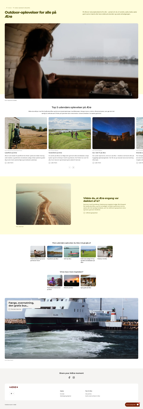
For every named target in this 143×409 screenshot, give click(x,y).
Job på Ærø (88, 394)
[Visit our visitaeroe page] (69, 377)
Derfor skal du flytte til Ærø (92, 396)
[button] (26, 157)
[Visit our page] (73, 377)
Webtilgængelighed (65, 396)
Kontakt (62, 394)
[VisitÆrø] (14, 387)
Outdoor (10, 7)
